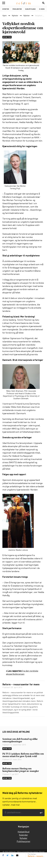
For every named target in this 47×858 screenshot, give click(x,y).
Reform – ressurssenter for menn (21, 684)
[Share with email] (17, 855)
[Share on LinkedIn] (12, 855)
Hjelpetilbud (30, 9)
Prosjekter (17, 9)
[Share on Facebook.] (3, 855)
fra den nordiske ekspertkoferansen (22, 672)
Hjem (4, 15)
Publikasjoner (23, 841)
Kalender (23, 835)
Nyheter (5, 9)
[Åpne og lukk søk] (43, 3)
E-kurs (42, 9)
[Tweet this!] (7, 855)
